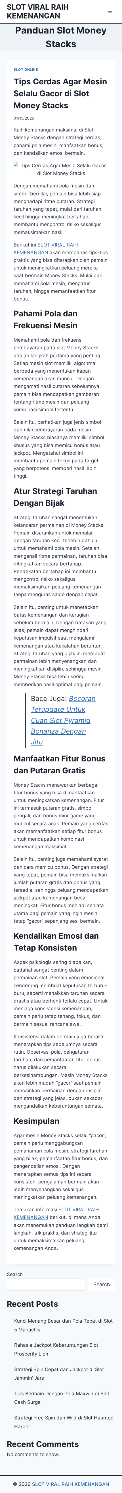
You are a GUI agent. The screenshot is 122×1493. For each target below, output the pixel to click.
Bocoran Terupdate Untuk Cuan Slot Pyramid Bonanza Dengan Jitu (63, 720)
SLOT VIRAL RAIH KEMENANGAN (70, 1484)
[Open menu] (110, 11)
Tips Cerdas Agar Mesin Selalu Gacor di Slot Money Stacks (60, 93)
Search (15, 1274)
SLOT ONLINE (26, 69)
